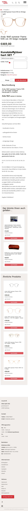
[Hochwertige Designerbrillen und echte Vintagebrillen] (5, 2)
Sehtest (3, 467)
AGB (2, 486)
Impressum (4, 482)
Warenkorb (16, 3)
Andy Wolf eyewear (12, 75)
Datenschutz (4, 484)
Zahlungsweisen (5, 493)
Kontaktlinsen (4, 464)
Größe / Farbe (5, 62)
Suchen (19, 3)
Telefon (13, 3)
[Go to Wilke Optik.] (1, 10)
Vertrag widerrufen (8, 497)
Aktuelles (3, 471)
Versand (12, 46)
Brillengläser (4, 462)
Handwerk (3, 469)
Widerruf (3, 488)
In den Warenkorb (21, 80)
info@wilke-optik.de (10, 419)
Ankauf (3, 473)
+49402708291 (9, 416)
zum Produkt (14, 238)
